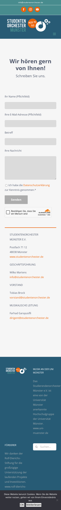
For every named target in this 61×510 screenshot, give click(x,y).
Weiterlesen (33, 504)
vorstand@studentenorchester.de (30, 297)
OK (22, 504)
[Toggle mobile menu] (54, 34)
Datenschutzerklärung (36, 185)
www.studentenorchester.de (26, 256)
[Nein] (57, 500)
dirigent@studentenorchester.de (29, 318)
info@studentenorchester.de (30, 2)
